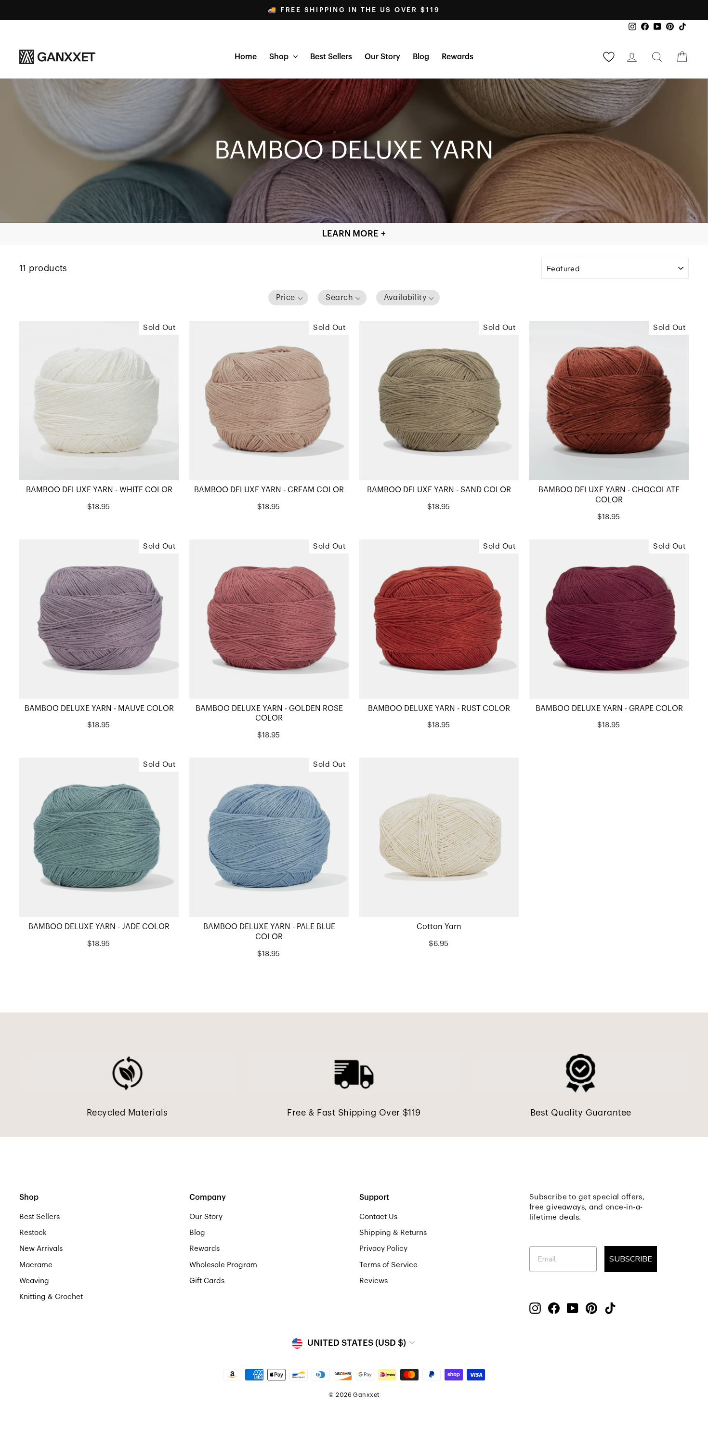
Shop (279, 57)
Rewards (457, 57)
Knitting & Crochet (51, 1297)
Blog (421, 57)
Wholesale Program (223, 1265)
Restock (33, 1232)
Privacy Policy (383, 1248)
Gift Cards (206, 1281)
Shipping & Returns (393, 1232)
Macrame (35, 1265)
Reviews (373, 1281)
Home (246, 57)
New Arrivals (41, 1248)
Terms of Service (388, 1265)
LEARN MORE (354, 233)
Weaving (34, 1281)
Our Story (382, 57)
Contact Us (378, 1217)
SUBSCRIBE (630, 1259)
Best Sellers (331, 57)
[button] (288, 297)
